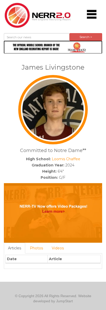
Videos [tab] (58, 248)
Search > (86, 37)
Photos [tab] (36, 248)
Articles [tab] (14, 248)
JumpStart (64, 301)
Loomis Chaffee (66, 159)
